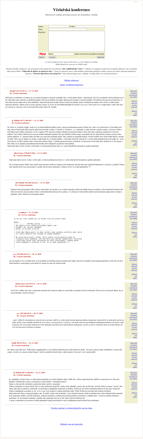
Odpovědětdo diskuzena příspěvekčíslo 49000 (133, 215)
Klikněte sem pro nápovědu (71, 424)
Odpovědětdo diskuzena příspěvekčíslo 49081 (133, 287)
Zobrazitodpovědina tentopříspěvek (134, 104)
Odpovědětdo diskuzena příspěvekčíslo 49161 (133, 316)
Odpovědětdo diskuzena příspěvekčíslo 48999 (133, 186)
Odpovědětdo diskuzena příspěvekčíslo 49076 (133, 257)
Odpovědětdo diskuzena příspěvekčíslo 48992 (133, 94)
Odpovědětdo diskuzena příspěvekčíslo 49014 (133, 346)
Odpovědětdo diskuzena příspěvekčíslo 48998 (133, 156)
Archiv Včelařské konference (71, 84)
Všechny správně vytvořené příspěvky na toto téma (71, 408)
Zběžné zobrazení (71, 80)
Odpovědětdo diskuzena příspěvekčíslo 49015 (133, 376)
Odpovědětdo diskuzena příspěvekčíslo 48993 (133, 123)
